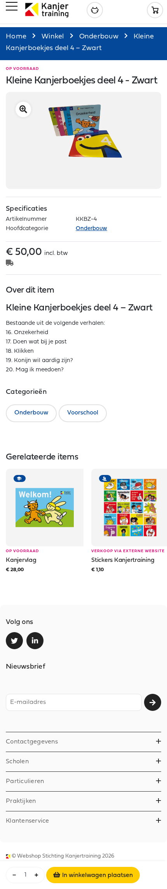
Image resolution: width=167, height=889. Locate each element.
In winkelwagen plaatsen (97, 875)
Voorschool (82, 413)
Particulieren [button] (25, 781)
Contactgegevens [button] (32, 742)
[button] (23, 109)
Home (16, 36)
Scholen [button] (17, 762)
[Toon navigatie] (11, 8)
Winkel (53, 36)
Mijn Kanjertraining (95, 10)
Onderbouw (98, 36)
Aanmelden (152, 702)
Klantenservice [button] (27, 821)
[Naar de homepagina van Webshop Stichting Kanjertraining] (47, 10)
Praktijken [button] (21, 801)
